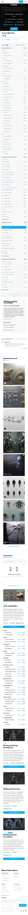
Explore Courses (5, 875)
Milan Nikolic (19, 14)
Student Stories (17, 875)
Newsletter (16, 876)
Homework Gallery (18, 888)
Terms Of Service (5, 891)
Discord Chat (17, 886)
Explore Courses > (6, 895)
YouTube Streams (5, 878)
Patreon (3, 876)
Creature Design (15, 305)
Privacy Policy (5, 889)
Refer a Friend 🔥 (18, 889)
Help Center (4, 886)
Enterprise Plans (5, 880)
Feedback (4, 888)
